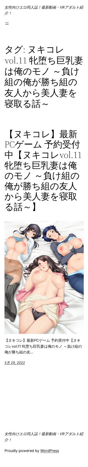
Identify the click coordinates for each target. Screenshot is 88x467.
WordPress (49, 451)
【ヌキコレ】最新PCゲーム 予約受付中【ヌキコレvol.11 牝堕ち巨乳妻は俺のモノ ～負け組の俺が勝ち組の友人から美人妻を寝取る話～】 (43, 170)
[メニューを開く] (7, 23)
